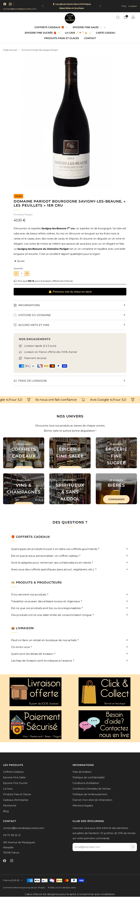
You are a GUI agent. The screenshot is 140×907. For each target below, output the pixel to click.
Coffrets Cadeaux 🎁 (49, 27)
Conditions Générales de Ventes (91, 788)
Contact (90, 38)
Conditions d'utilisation (86, 783)
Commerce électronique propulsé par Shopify (24, 887)
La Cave (8, 788)
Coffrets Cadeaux (13, 771)
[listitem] (72, 6)
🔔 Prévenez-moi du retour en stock (70, 291)
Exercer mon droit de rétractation (92, 799)
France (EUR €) (11, 880)
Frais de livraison (82, 771)
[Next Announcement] (100, 6)
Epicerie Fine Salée (14, 777)
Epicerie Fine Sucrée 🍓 (40, 32)
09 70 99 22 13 (11, 835)
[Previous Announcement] (42, 6)
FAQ (124, 6)
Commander (116, 499)
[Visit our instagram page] (10, 4)
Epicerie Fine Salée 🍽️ (87, 27)
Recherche (9, 805)
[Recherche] (118, 17)
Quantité (18, 268)
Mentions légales (83, 805)
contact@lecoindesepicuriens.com (19, 9)
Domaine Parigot (23, 214)
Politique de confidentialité (89, 777)
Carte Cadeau (105, 32)
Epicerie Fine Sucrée (15, 783)
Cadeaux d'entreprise (15, 799)
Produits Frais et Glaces (61, 38)
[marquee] (70, 399)
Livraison (132, 6)
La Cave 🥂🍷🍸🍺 (76, 32)
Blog (6, 811)
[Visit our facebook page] (5, 4)
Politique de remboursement (90, 794)
